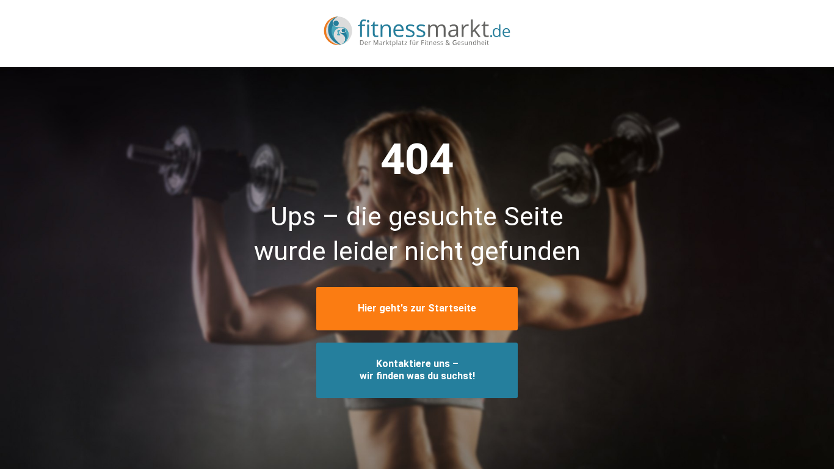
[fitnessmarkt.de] (417, 33)
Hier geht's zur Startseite (417, 308)
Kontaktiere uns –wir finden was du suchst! (417, 370)
